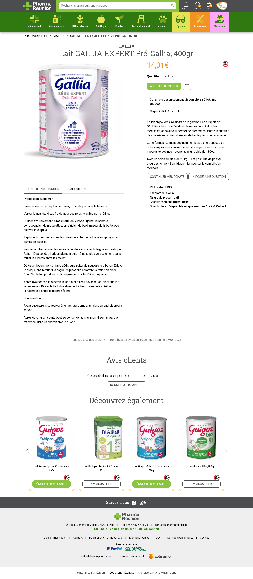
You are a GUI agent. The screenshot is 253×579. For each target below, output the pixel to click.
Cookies (204, 537)
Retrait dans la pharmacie (96, 556)
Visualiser (103, 484)
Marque (59, 36)
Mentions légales (139, 537)
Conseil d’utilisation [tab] (43, 189)
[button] (27, 451)
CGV (158, 537)
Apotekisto (157, 572)
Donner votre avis (125, 385)
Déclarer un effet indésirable (106, 537)
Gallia (126, 46)
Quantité (153, 76)
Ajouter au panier (164, 86)
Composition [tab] (76, 189)
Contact (78, 537)
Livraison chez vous (129, 556)
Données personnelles (180, 537)
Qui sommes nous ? (55, 537)
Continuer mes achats (167, 176)
